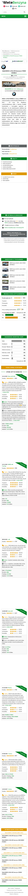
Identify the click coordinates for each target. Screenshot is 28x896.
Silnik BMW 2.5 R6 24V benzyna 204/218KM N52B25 (13, 840)
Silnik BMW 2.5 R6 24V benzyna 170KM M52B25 (12, 868)
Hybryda (14, 6)
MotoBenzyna (5, 51)
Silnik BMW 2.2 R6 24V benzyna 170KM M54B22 (12, 856)
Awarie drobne (5, 358)
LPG (15, 8)
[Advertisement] (14, 34)
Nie (3, 317)
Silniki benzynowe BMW (9, 52)
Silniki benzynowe (15, 51)
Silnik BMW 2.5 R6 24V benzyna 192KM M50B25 (12, 880)
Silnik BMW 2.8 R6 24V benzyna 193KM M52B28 (12, 873)
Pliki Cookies (11, 888)
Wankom (16, 894)
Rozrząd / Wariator (6, 346)
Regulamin (17, 888)
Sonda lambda (5, 355)
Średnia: (4, 378)
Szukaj (24, 12)
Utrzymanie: (5, 396)
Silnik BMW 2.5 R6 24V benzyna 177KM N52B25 (12, 836)
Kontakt (20, 890)
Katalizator (4, 344)
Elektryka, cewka (6, 352)
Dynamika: (4, 398)
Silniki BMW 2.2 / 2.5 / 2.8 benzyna (11, 54)
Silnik (3, 341)
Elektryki (22, 6)
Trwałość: (4, 394)
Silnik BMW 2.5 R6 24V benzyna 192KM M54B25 (12, 860)
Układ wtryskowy (6, 349)
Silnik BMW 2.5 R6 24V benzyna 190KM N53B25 (12, 848)
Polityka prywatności (12, 890)
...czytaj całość (5, 392)
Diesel (7, 6)
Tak (3, 315)
